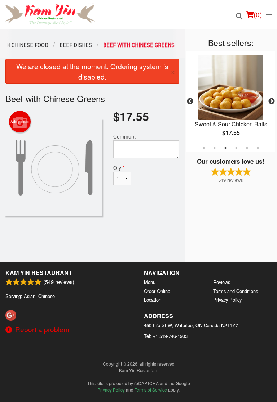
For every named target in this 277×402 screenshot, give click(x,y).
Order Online (157, 291)
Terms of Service (151, 390)
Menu (149, 282)
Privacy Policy (227, 299)
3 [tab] (225, 148)
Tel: (166, 336)
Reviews (221, 282)
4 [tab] (236, 148)
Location (152, 299)
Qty (118, 167)
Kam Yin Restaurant (38, 272)
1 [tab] (203, 148)
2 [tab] (214, 148)
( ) (258, 14)
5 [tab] (247, 148)
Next (271, 101)
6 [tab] (257, 148)
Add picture (20, 121)
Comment (124, 136)
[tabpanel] (230, 101)
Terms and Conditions (235, 291)
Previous (190, 101)
